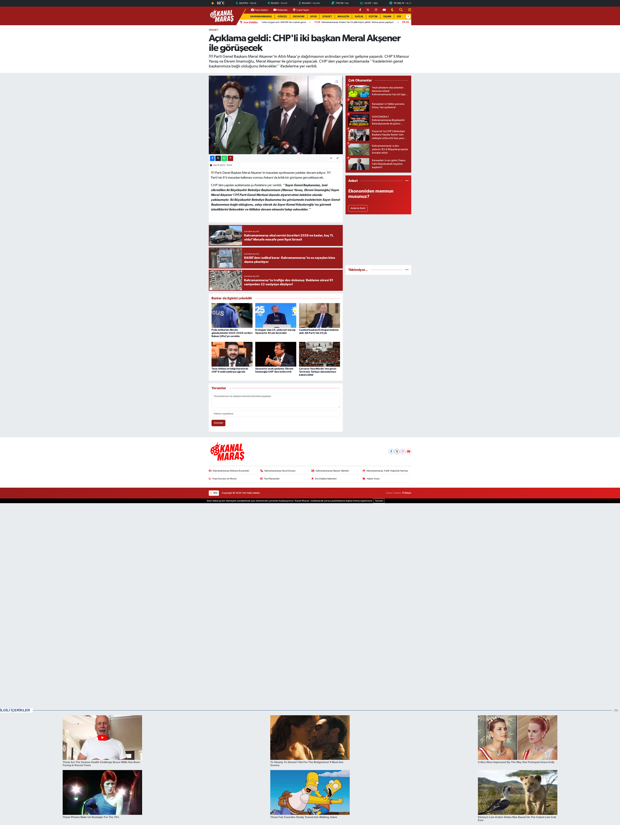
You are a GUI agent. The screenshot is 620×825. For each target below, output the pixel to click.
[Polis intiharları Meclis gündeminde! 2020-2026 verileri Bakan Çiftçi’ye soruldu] (232, 315)
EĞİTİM (373, 16)
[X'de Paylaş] (218, 158)
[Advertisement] (378, 239)
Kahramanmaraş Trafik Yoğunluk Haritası (387, 471)
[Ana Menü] (408, 10)
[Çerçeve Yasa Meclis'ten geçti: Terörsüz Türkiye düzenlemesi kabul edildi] (319, 354)
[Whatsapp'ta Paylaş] (224, 158)
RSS (215, 493)
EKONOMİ (299, 16)
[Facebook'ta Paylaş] (212, 158)
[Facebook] (391, 451)
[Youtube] (408, 451)
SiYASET (213, 30)
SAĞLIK (359, 16)
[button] (408, 16)
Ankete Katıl (358, 208)
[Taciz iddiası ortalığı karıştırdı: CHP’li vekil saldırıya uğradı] (232, 354)
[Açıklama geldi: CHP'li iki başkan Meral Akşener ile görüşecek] (276, 115)
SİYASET (327, 16)
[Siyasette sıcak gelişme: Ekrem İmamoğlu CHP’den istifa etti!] (275, 354)
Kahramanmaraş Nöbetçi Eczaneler (231, 471)
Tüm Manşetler (272, 478)
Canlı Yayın (302, 10)
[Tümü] (406, 180)
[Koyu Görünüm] (392, 10)
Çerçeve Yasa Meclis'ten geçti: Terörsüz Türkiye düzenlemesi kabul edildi (318, 371)
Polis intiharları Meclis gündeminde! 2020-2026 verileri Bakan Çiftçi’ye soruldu (232, 333)
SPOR (313, 16)
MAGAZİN (343, 16)
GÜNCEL (282, 16)
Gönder (218, 423)
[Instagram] (402, 451)
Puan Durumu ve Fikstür (224, 478)
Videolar (282, 10)
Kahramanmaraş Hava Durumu (279, 471)
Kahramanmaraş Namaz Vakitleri (332, 471)
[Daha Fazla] (230, 158)
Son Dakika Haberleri (326, 478)
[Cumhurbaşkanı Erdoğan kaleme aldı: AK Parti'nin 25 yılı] (319, 315)
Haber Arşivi (373, 478)
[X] (397, 451)
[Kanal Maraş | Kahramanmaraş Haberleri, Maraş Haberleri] (222, 15)
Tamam (379, 500)
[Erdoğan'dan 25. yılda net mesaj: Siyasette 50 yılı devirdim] (275, 315)
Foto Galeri (261, 10)
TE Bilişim (406, 493)
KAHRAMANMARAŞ (261, 16)
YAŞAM (387, 16)
